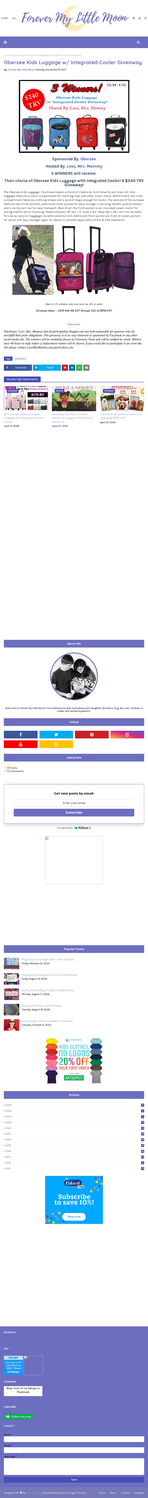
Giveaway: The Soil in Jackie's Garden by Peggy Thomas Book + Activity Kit (72, 418)
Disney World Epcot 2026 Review (41, 1005)
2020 (74, 1139)
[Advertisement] (33, 915)
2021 (74, 1133)
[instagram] (128, 18)
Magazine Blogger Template (72, 1492)
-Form (77, 324)
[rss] (145, 18)
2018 (74, 1151)
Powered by (64, 827)
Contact (125, 1492)
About (113, 1492)
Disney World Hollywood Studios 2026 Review (49, 974)
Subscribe (74, 812)
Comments (16, 771)
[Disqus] (74, 484)
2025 (74, 1110)
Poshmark (23, 1392)
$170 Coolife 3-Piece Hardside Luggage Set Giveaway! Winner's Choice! (24, 418)
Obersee (88, 159)
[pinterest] (134, 18)
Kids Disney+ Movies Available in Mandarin (47, 1020)
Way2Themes (33, 1492)
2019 (74, 1145)
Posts (13, 768)
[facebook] (116, 18)
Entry (71, 324)
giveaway (17, 55)
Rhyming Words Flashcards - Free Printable (48, 959)
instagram (138, 1492)
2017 (74, 1157)
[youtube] (140, 18)
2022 (74, 1128)
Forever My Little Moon (21, 69)
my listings (30, 1388)
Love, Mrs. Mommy (84, 166)
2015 (74, 1168)
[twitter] (121, 18)
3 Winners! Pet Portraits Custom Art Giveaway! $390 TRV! (121, 416)
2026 (74, 1105)
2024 (74, 1116)
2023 (74, 1122)
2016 (74, 1162)
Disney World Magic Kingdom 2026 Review (48, 990)
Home (7, 55)
